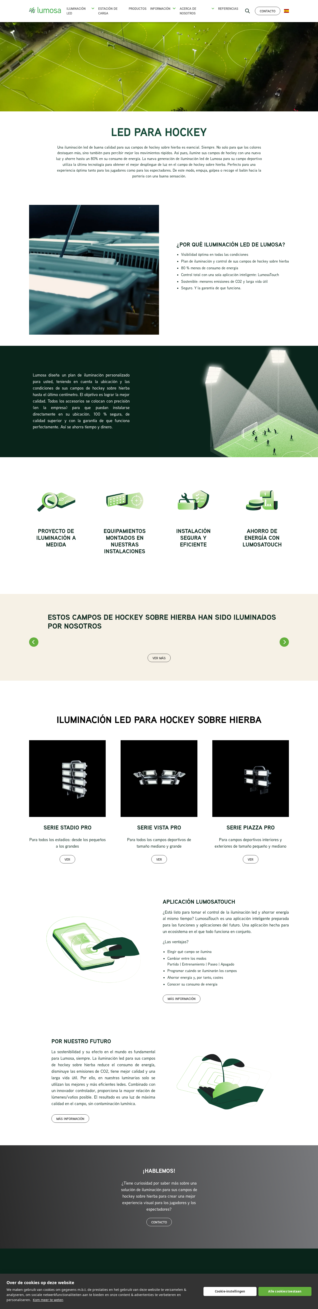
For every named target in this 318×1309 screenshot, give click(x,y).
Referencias (228, 9)
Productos (137, 9)
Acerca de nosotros (188, 11)
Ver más (159, 658)
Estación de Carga (108, 11)
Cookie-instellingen (230, 1291)
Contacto (267, 11)
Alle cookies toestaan (284, 1291)
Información (160, 9)
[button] (92, 8)
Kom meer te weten (48, 1300)
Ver (67, 859)
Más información (182, 998)
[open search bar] (247, 11)
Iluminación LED (76, 11)
